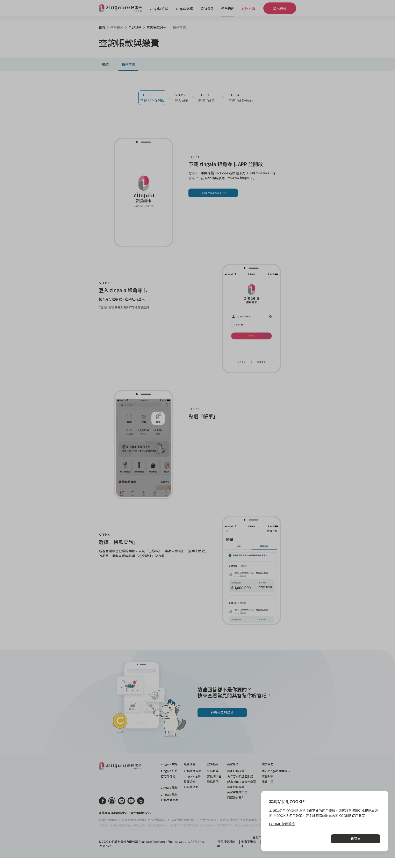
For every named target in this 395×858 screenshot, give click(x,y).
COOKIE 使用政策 (282, 823)
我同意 (355, 838)
